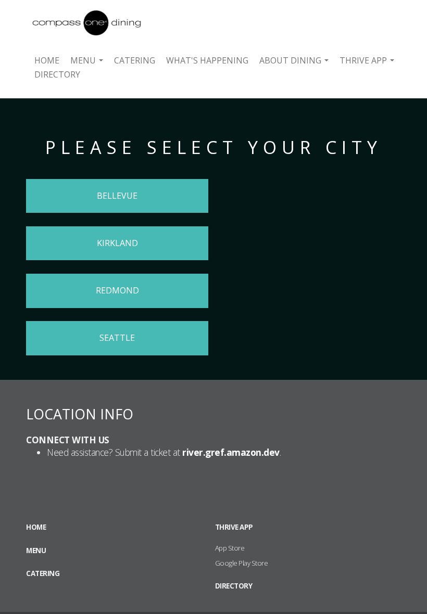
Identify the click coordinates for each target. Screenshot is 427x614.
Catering (134, 60)
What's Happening (207, 60)
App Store (230, 548)
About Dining (293, 60)
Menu (86, 60)
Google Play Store (241, 563)
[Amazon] (73, 16)
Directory (57, 74)
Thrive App (367, 60)
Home (46, 60)
